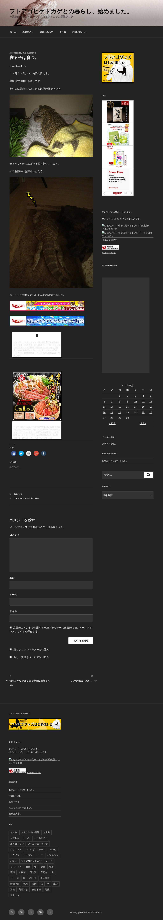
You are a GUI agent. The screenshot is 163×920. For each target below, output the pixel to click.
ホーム (13, 32)
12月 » (143, 423)
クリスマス (15, 849)
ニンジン (27, 855)
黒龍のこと (28, 32)
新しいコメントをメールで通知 (31, 649)
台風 (43, 866)
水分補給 (44, 878)
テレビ (53, 849)
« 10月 (112, 423)
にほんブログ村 (109, 229)
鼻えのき (14, 895)
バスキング (52, 855)
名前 (12, 578)
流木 (25, 884)
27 (104, 418)
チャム (42, 849)
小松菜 (22, 872)
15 (119, 407)
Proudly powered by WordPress (86, 912)
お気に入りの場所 (30, 832)
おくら (13, 832)
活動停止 (14, 884)
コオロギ (30, 849)
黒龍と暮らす (46, 32)
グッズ (62, 32)
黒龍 (37, 498)
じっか (26, 838)
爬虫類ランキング (109, 253)
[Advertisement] (125, 325)
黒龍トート (14, 801)
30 (127, 418)
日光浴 (33, 872)
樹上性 (32, 878)
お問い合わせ (79, 32)
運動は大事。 (15, 813)
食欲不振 (36, 889)
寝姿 (32, 498)
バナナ (13, 861)
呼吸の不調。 (15, 796)
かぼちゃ (14, 838)
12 (150, 401)
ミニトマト (15, 866)
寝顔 (12, 872)
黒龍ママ (32, 53)
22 (119, 412)
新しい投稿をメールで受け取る (31, 657)
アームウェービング (38, 843)
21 (111, 412)
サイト (13, 611)
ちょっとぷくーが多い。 (21, 807)
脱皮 (55, 884)
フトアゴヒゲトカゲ (22, 498)
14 (111, 407)
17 (135, 407)
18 (143, 407)
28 (111, 418)
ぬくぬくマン (17, 843)
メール (13, 594)
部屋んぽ (23, 889)
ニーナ (39, 855)
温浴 (34, 884)
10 (135, 401)
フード (48, 861)
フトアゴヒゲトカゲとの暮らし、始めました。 (71, 11)
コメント (15, 534)
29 (119, 418)
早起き (44, 872)
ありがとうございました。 (115, 461)
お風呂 (46, 832)
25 (143, 412)
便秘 (28, 866)
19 (150, 407)
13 (104, 407)
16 (127, 407)
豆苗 (12, 889)
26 (150, 412)
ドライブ (14, 855)
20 (104, 412)
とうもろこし (41, 838)
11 (143, 401)
